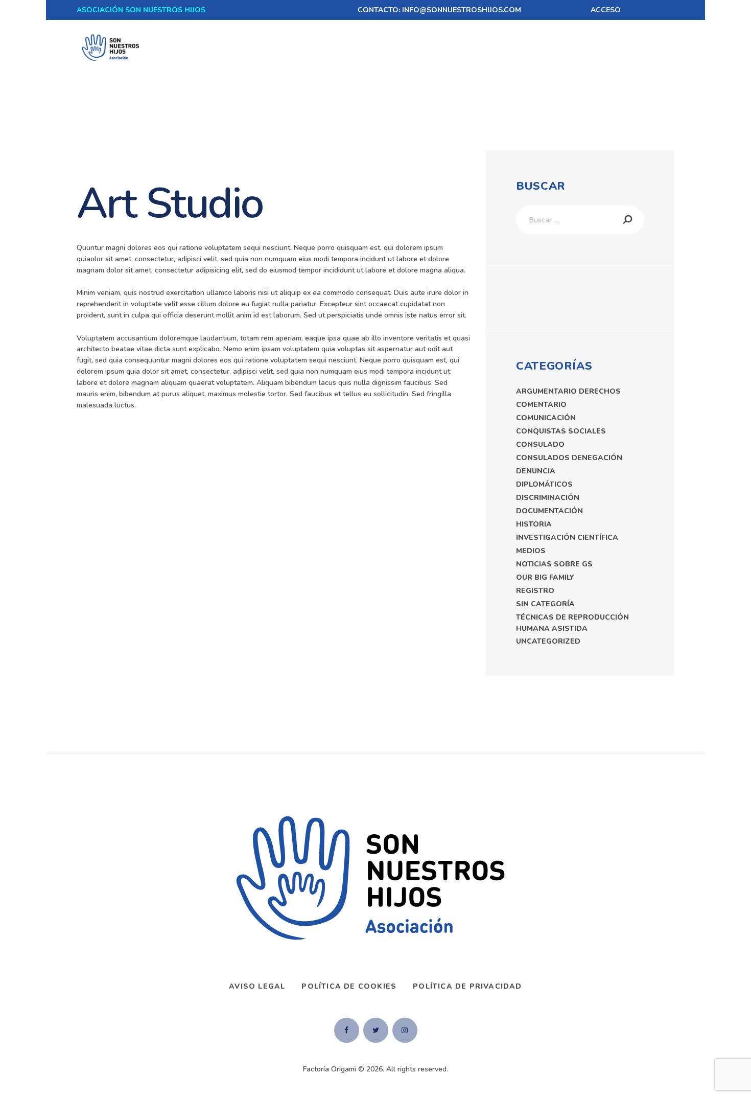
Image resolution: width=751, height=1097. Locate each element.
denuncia (535, 471)
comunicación (546, 418)
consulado (540, 444)
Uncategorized (548, 641)
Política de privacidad (467, 986)
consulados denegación (569, 458)
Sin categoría (545, 604)
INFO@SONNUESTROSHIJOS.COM (461, 10)
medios (531, 551)
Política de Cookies (348, 986)
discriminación (547, 497)
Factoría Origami (329, 1069)
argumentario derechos (568, 391)
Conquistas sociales (561, 431)
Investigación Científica (567, 537)
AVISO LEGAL (257, 986)
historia (534, 524)
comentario (541, 404)
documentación (549, 511)
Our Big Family (545, 577)
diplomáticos (544, 484)
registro (535, 591)
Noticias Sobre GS (554, 564)
